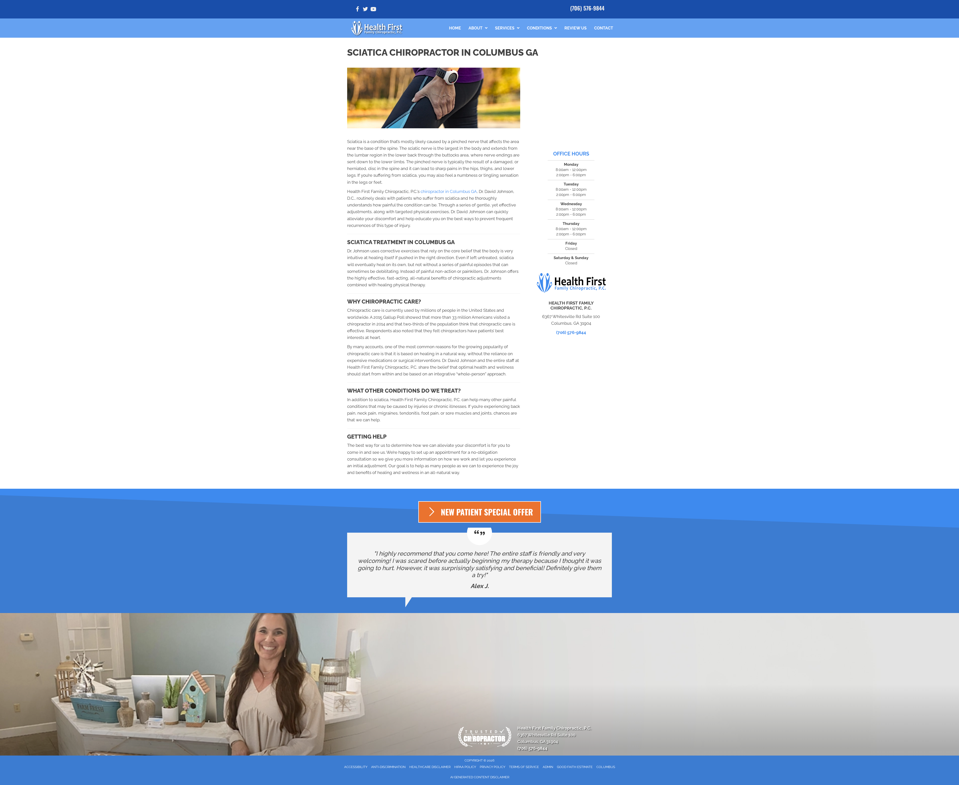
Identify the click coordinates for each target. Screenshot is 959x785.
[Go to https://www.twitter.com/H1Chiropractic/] (365, 9)
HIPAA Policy (465, 767)
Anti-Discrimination (388, 767)
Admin (548, 767)
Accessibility (355, 767)
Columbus (605, 767)
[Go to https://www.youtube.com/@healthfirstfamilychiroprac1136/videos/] (373, 9)
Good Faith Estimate (575, 767)
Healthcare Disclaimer (430, 767)
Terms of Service (524, 767)
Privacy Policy (492, 767)
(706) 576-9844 (587, 8)
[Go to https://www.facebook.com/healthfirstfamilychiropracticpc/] (357, 9)
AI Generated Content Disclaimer (479, 777)
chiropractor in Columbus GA (449, 191)
